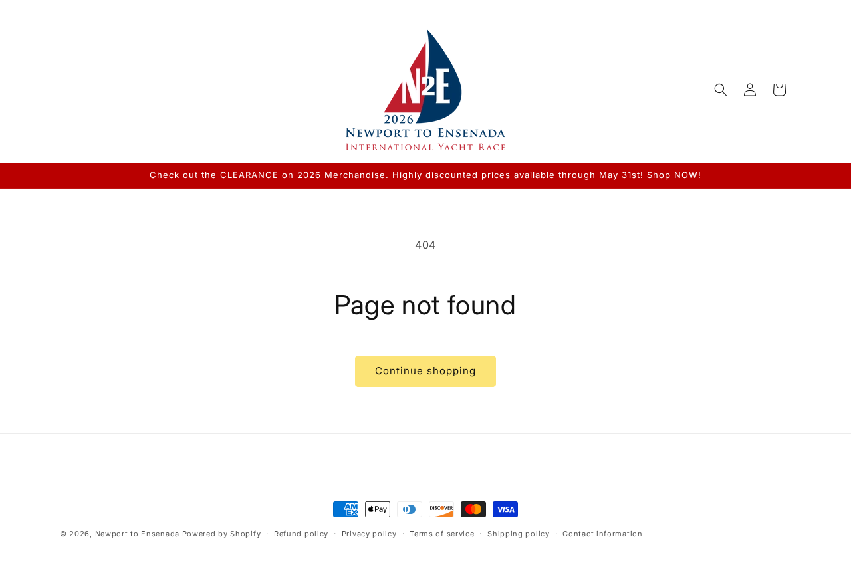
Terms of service (442, 533)
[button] (720, 89)
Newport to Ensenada (137, 533)
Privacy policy (369, 533)
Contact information (602, 533)
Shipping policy (518, 533)
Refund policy (301, 533)
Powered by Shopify (221, 533)
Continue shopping (425, 370)
